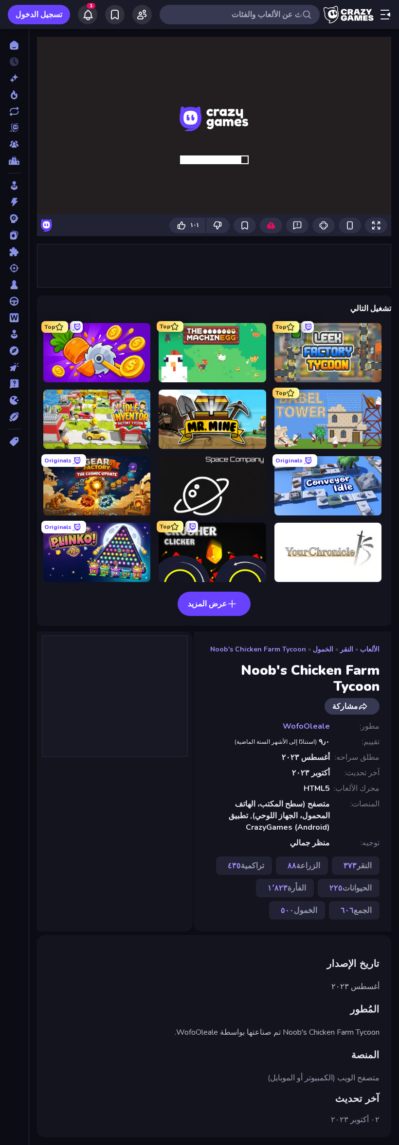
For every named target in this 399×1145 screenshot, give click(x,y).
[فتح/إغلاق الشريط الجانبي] (385, 14)
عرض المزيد (207, 603)
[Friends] (142, 14)
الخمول (323, 649)
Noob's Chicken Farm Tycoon (258, 649)
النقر (346, 649)
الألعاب (370, 649)
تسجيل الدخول (39, 14)
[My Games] (115, 14)
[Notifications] (87, 14)
